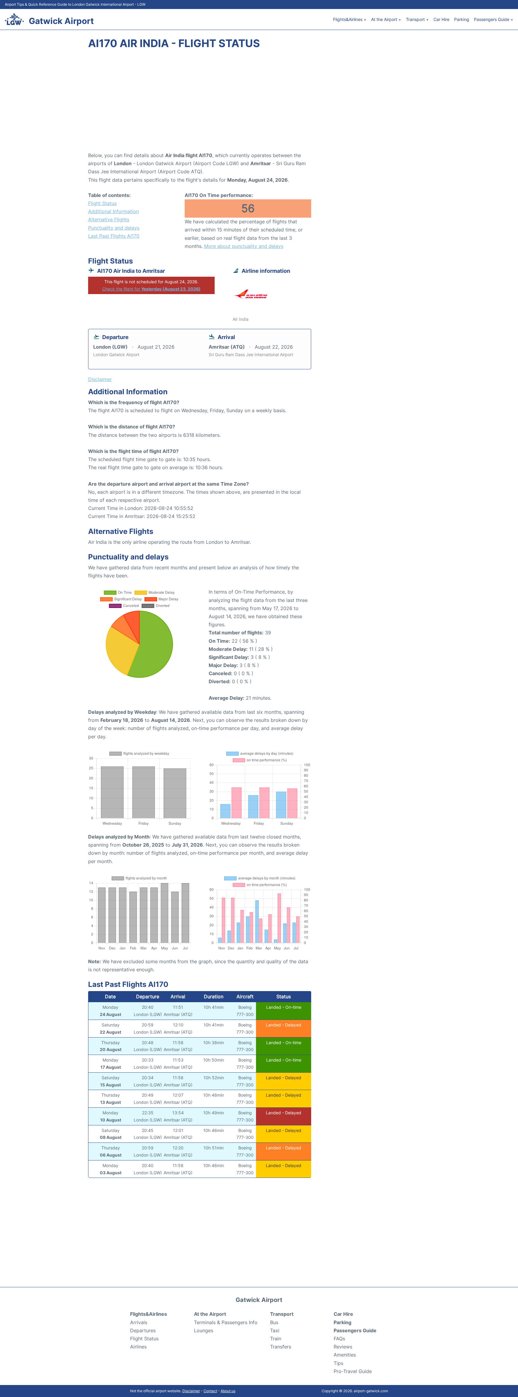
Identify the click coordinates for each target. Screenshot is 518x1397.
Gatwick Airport (61, 21)
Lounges (203, 1330)
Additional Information (113, 211)
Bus (274, 1322)
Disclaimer (191, 1391)
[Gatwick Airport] (14, 19)
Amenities (345, 1355)
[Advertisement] (259, 103)
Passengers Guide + (493, 19)
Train (275, 1339)
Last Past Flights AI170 (113, 236)
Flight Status (102, 203)
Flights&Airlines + (349, 19)
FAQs (339, 1339)
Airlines (138, 1347)
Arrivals (138, 1322)
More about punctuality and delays (243, 246)
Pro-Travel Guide (353, 1371)
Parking (461, 19)
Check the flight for (151, 288)
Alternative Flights (108, 219)
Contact (210, 1391)
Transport (281, 1314)
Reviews (343, 1347)
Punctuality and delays (113, 228)
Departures (143, 1330)
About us (228, 1391)
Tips (338, 1363)
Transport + (417, 19)
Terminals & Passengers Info (226, 1322)
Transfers (280, 1347)
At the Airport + (386, 19)
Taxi (274, 1330)
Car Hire (441, 19)
